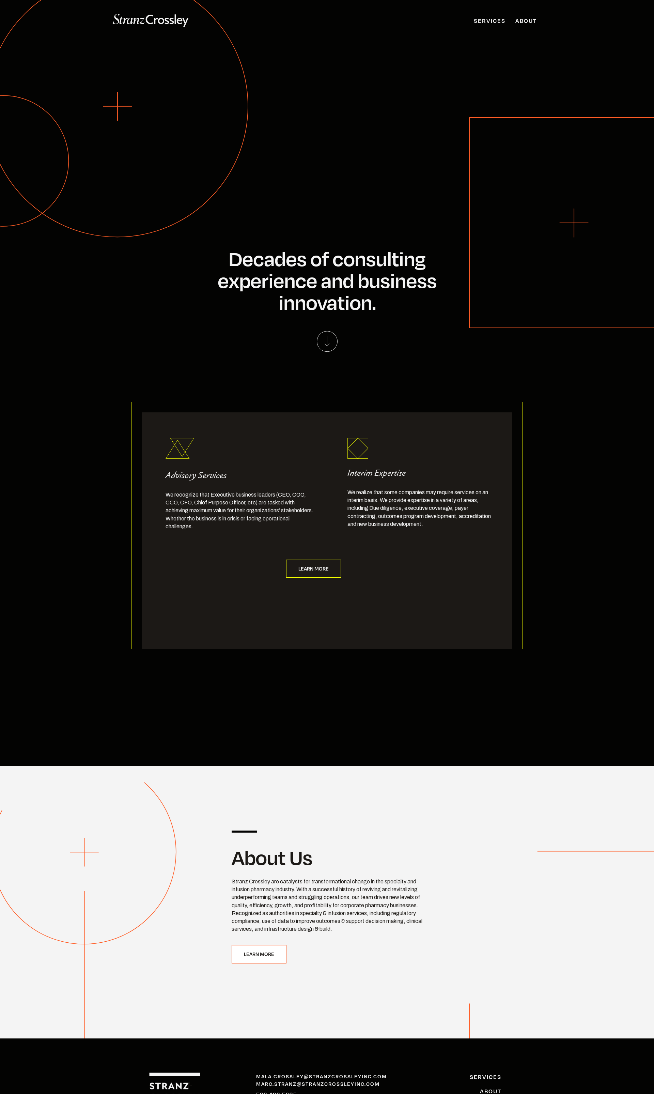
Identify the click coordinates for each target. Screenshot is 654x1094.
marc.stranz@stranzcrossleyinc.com (318, 1084)
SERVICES (489, 20)
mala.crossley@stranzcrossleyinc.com (321, 1076)
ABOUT (526, 20)
